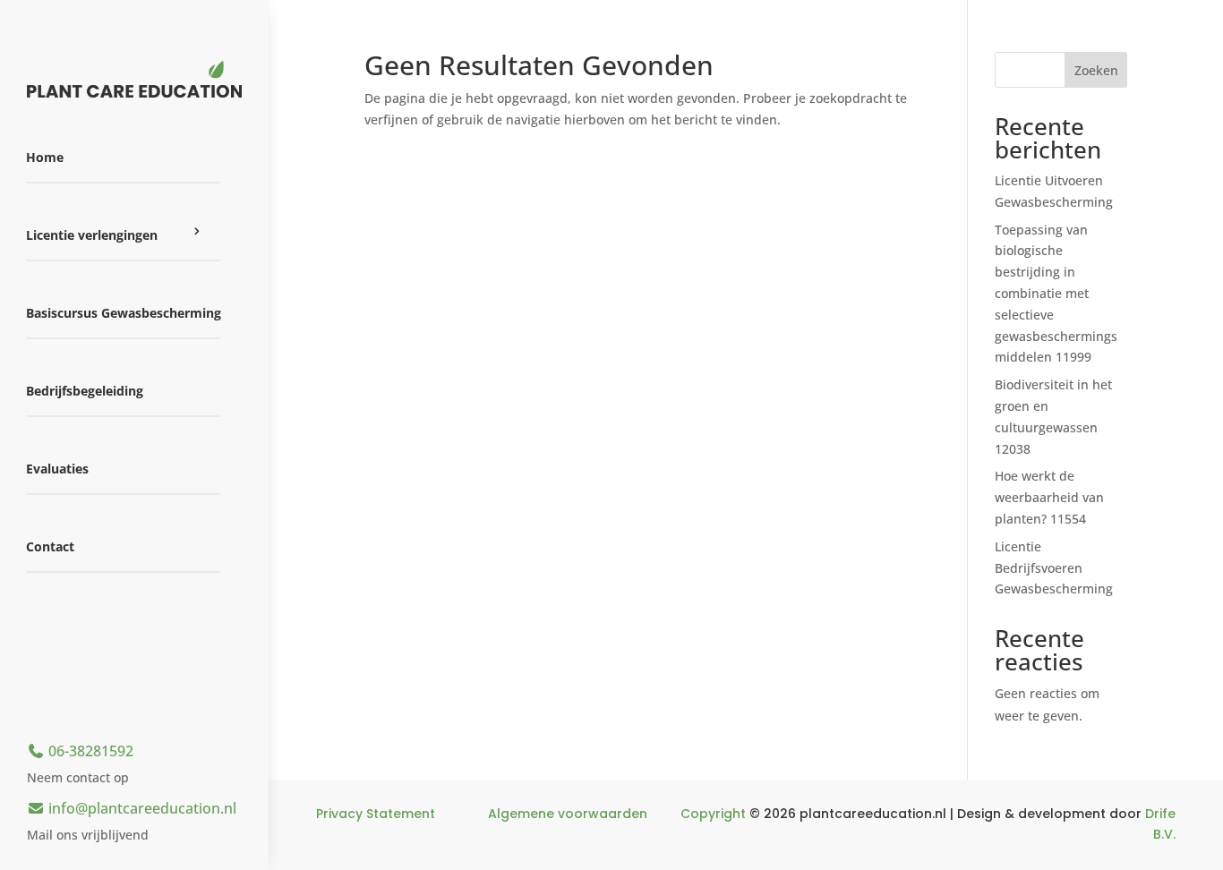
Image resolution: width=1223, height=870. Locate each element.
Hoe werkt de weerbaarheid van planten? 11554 (1049, 497)
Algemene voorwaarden (567, 814)
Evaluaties (57, 468)
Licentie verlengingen (92, 234)
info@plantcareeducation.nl (140, 808)
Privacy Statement (375, 814)
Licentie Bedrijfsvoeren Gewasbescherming (1054, 568)
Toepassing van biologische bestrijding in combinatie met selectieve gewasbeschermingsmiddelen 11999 (1056, 293)
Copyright (713, 814)
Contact (50, 546)
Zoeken (1096, 70)
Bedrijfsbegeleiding (84, 390)
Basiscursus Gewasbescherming (123, 312)
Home (45, 157)
